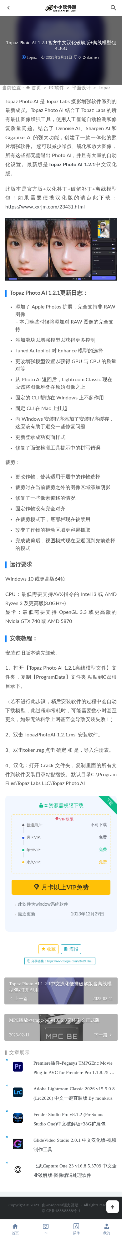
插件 (76, 1233)
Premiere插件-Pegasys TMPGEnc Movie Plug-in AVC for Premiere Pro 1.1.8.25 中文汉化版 (73, 1072)
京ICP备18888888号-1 (61, 1211)
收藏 (51, 949)
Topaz (32, 57)
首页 (36, 88)
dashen (92, 57)
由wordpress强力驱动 (60, 1205)
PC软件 (56, 88)
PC (45, 1233)
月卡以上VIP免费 (64, 887)
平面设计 (81, 88)
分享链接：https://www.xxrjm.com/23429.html (61, 961)
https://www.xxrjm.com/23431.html (45, 206)
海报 (73, 949)
